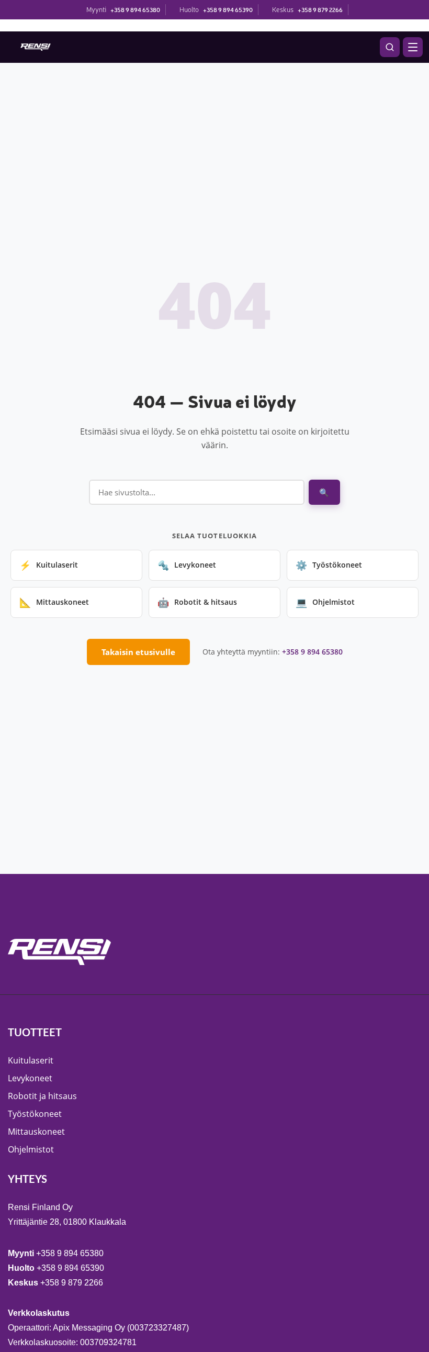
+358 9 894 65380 (135, 10)
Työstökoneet (329, 565)
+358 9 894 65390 (228, 10)
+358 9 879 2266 (320, 10)
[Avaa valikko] (413, 47)
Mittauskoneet (54, 602)
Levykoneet (186, 565)
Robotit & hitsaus (197, 602)
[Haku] (390, 47)
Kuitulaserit (48, 565)
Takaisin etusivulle (138, 652)
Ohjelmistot (325, 602)
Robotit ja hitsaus (42, 1096)
